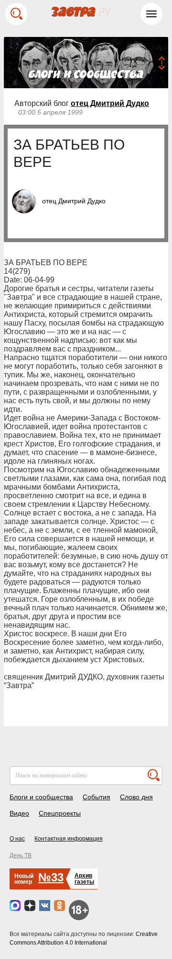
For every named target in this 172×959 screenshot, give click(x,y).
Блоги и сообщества (41, 797)
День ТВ (21, 855)
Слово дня (136, 797)
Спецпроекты (60, 813)
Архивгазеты (84, 878)
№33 (51, 877)
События (96, 797)
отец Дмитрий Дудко (110, 103)
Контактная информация (68, 838)
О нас (17, 838)
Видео (19, 813)
